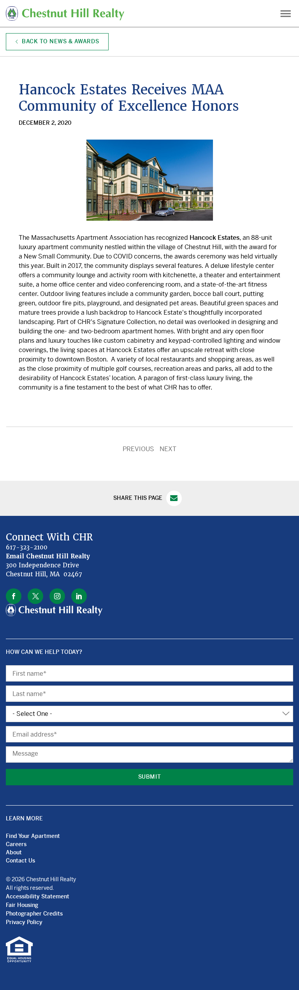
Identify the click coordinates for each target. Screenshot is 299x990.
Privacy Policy (24, 922)
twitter (35, 596)
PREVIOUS (138, 449)
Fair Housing (22, 905)
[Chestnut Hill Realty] (68, 13)
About (14, 852)
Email (174, 498)
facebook (13, 596)
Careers (16, 844)
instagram (57, 596)
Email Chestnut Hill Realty (48, 556)
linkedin (79, 596)
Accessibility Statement (37, 896)
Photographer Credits (34, 913)
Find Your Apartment (33, 835)
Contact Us (20, 860)
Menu (285, 13)
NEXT (168, 449)
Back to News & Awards (59, 41)
